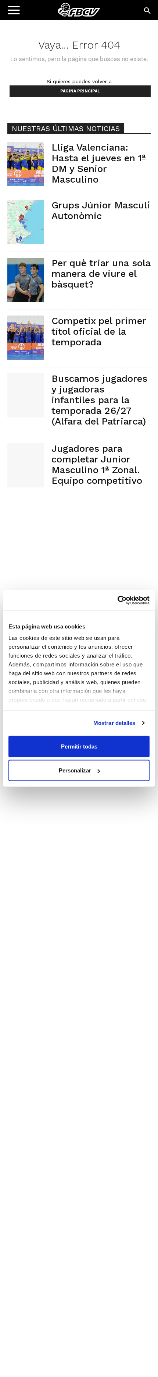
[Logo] (51, 13)
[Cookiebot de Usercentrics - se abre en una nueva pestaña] (117, 600)
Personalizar (75, 770)
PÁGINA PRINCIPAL (80, 91)
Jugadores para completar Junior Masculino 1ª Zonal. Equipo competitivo (96, 464)
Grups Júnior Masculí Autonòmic (100, 210)
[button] (147, 11)
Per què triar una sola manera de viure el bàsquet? (101, 273)
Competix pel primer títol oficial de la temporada (98, 331)
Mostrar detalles (114, 723)
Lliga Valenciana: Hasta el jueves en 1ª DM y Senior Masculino (98, 163)
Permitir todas (79, 746)
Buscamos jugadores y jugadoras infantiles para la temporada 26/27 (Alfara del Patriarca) (99, 400)
